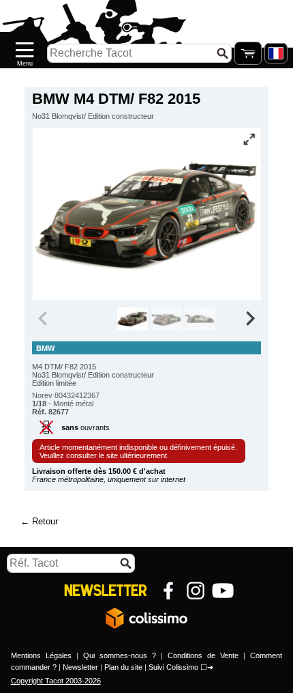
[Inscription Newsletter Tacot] (106, 590)
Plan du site (123, 667)
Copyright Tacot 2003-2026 (56, 681)
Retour (45, 521)
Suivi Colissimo (173, 667)
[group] (132, 318)
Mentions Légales (41, 655)
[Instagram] (195, 590)
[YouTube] (222, 590)
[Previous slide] (43, 318)
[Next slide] (249, 318)
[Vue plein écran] (249, 139)
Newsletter (80, 667)
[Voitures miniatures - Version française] (276, 53)
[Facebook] (168, 590)
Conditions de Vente (203, 655)
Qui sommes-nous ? (119, 655)
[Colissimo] (146, 618)
